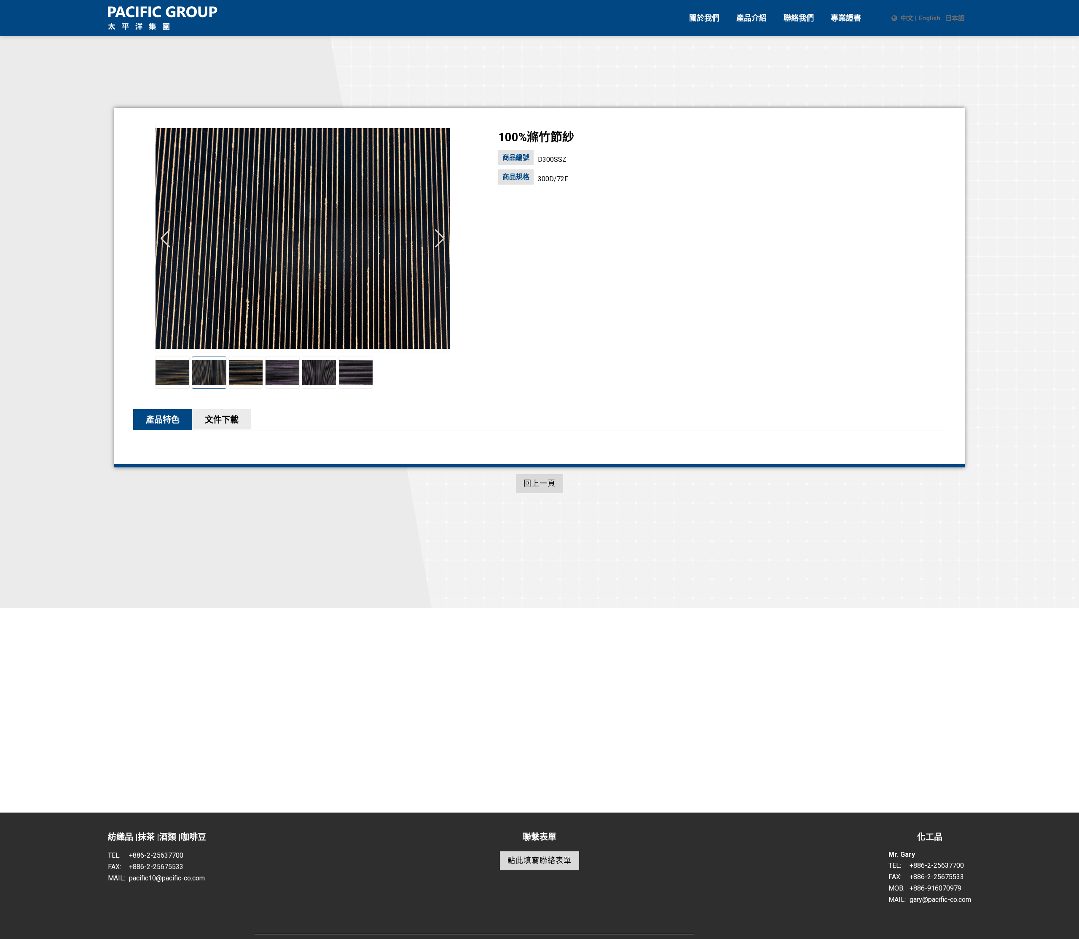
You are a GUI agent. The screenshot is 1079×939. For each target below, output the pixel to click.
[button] (440, 238)
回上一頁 (539, 483)
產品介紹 (751, 17)
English (929, 18)
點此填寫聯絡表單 (539, 860)
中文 (907, 18)
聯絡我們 (799, 17)
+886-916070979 (935, 888)
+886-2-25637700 (156, 855)
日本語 (954, 18)
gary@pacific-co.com (940, 900)
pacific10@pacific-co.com (167, 878)
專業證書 (846, 17)
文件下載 (222, 420)
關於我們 (704, 17)
